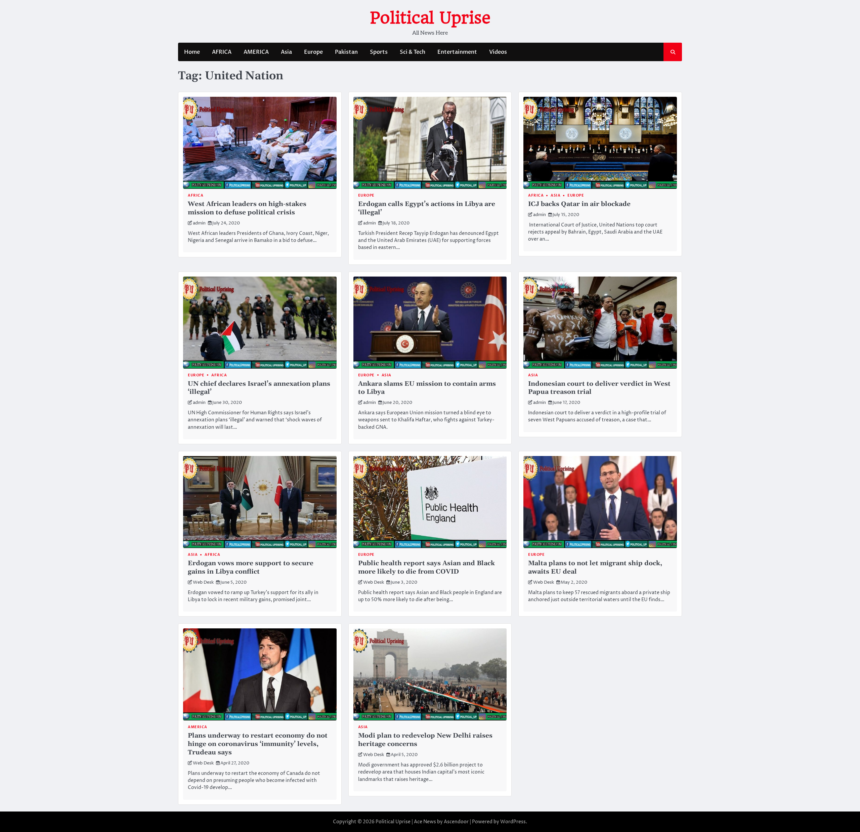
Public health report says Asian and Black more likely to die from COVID (426, 567)
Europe (313, 52)
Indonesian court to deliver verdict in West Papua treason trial (599, 388)
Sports (379, 52)
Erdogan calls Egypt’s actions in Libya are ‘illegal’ (426, 208)
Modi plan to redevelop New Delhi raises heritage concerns (425, 740)
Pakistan (346, 52)
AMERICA (256, 52)
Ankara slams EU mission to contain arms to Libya (427, 388)
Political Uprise (430, 17)
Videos (498, 52)
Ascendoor (456, 822)
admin (199, 223)
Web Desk (203, 582)
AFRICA (221, 52)
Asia (286, 52)
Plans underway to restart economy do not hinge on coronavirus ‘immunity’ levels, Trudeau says (258, 744)
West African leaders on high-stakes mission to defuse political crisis (247, 208)
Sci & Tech (412, 52)
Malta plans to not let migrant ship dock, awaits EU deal (595, 567)
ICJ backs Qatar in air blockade (579, 204)
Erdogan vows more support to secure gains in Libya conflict (250, 567)
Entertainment (457, 52)
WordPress (513, 822)
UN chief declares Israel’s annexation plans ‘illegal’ (259, 388)
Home (192, 52)
